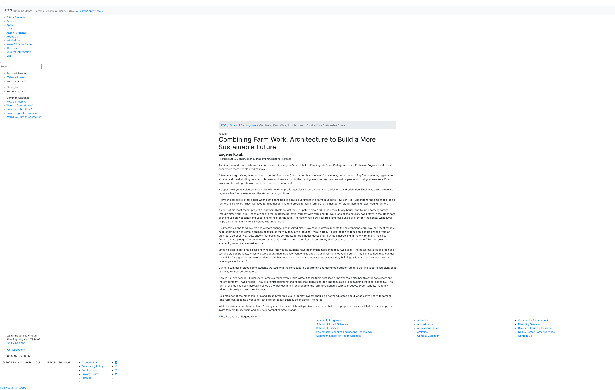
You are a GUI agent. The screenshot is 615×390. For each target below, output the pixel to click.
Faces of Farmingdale (243, 125)
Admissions (13, 40)
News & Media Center (19, 44)
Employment (89, 370)
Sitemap (87, 377)
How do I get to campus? (21, 113)
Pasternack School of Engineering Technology (344, 331)
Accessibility (89, 362)
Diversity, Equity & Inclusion (535, 328)
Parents (39, 10)
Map (9, 55)
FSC (223, 125)
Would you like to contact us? (24, 117)
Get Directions (16, 349)
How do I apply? (16, 101)
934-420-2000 (16, 343)
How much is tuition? (19, 109)
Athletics (11, 48)
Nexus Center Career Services (536, 331)
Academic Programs (328, 320)
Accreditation (425, 324)
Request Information (18, 51)
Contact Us (525, 335)
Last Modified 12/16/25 (14, 388)
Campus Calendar (428, 335)
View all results (17, 77)
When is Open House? (19, 105)
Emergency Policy (92, 366)
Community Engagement (533, 320)
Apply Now (93, 10)
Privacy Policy (90, 374)
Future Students (22, 10)
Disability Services (529, 324)
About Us (12, 36)
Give (72, 10)
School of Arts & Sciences (332, 324)
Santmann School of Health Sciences (338, 335)
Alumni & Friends (56, 10)
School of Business (327, 328)
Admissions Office (428, 328)
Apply (9, 25)
